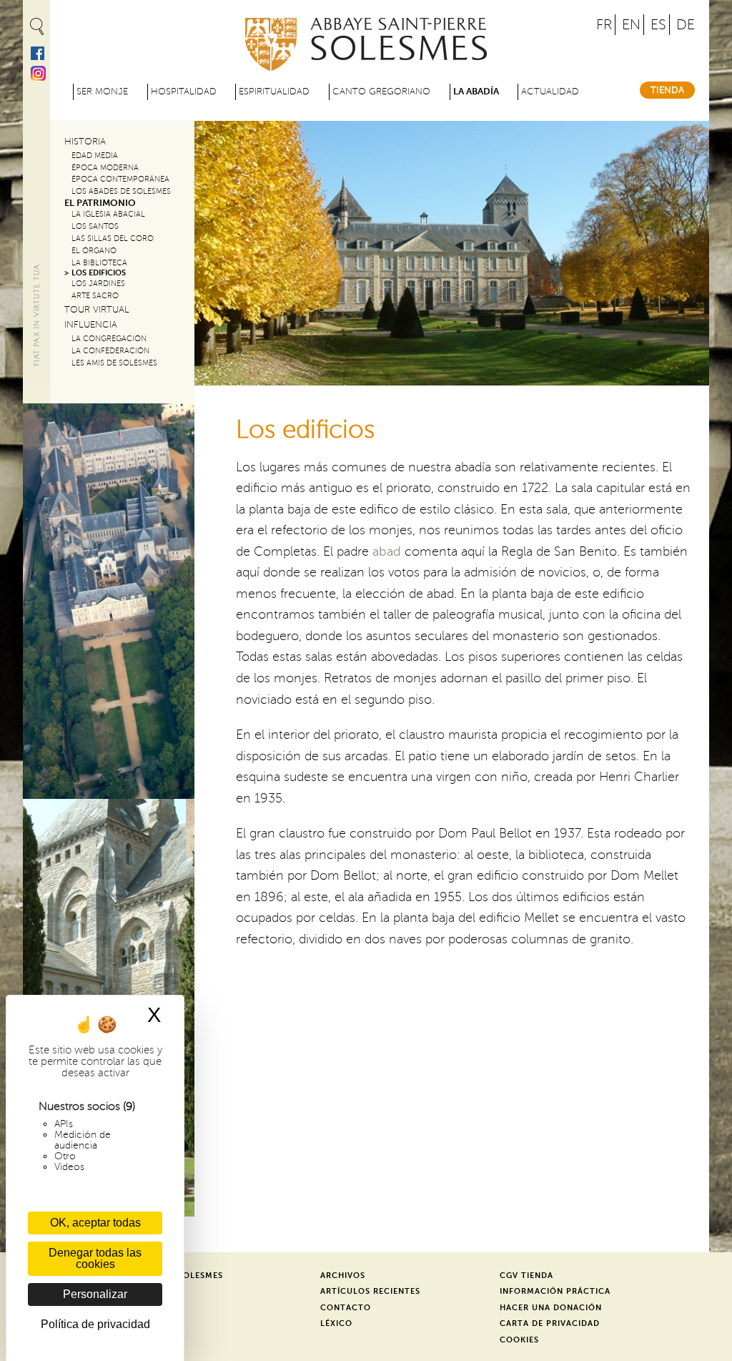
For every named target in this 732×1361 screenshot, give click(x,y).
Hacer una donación (551, 1308)
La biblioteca (99, 263)
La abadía (476, 92)
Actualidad (550, 92)
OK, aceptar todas (95, 1223)
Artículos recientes (370, 1291)
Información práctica (555, 1291)
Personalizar (95, 1294)
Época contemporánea (120, 179)
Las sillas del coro (112, 238)
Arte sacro (95, 296)
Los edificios (98, 273)
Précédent (217, 247)
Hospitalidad (184, 92)
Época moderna (105, 168)
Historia (85, 142)
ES (658, 24)
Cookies (519, 1340)
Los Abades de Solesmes (121, 191)
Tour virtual (96, 310)
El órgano (94, 251)
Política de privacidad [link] (95, 1324)
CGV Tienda (526, 1275)
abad (386, 551)
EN (631, 24)
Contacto (345, 1308)
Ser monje (102, 92)
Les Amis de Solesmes (114, 363)
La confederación (110, 351)
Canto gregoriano (381, 92)
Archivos (342, 1275)
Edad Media (94, 155)
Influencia (90, 325)
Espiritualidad (274, 92)
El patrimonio (100, 203)
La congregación (109, 339)
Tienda (667, 90)
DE (685, 24)
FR (604, 24)
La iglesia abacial (108, 214)
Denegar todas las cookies (95, 1258)
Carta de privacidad (550, 1323)
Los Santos (95, 226)
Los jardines (98, 284)
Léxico (336, 1323)
